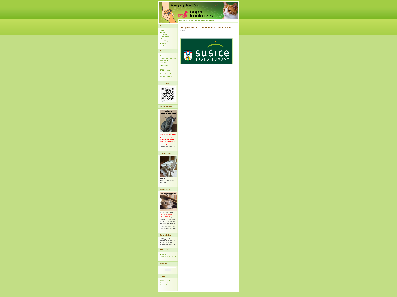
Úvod (180, 20)
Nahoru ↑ (204, 293)
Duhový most (164, 38)
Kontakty (163, 43)
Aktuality (185, 20)
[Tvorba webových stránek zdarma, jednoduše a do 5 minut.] (201, 293)
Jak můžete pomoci (166, 41)
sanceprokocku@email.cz (166, 76)
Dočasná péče (165, 36)
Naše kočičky (164, 34)
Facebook (163, 254)
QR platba (163, 45)
